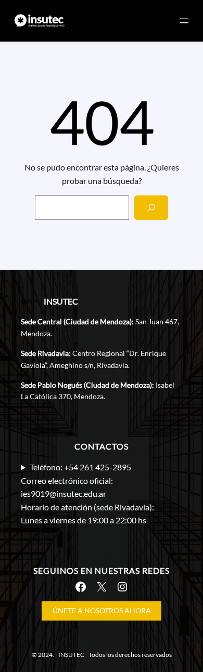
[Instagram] (122, 587)
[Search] (151, 207)
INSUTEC (61, 301)
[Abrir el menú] (184, 21)
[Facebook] (80, 587)
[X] (101, 587)
